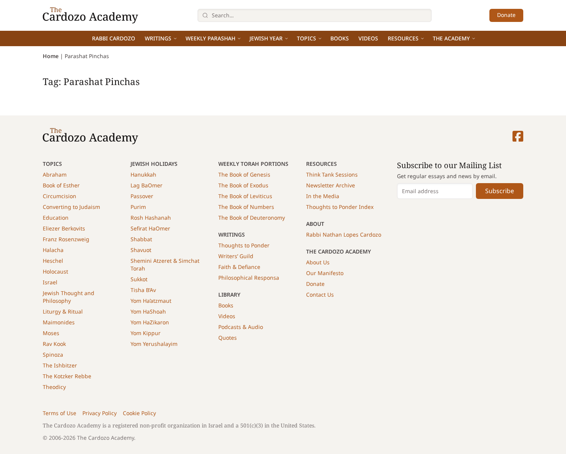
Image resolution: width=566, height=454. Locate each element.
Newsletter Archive (330, 185)
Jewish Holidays (154, 163)
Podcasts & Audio (240, 326)
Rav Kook (54, 343)
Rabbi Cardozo (113, 38)
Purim (138, 206)
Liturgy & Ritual (63, 311)
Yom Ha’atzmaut (151, 300)
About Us (318, 262)
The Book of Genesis (244, 174)
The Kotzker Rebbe (67, 376)
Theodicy (54, 387)
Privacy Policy (99, 413)
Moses (51, 333)
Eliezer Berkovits (64, 228)
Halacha (53, 250)
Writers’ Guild (235, 256)
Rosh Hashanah (151, 217)
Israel (50, 282)
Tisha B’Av (143, 290)
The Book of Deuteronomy (251, 217)
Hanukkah (143, 174)
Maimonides (59, 322)
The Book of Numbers (246, 206)
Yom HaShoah (148, 311)
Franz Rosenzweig (66, 239)
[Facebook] (517, 136)
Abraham (55, 174)
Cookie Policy (139, 413)
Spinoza (53, 354)
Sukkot (139, 279)
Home (51, 56)
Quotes (227, 337)
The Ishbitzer (60, 365)
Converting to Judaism (71, 206)
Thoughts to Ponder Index (339, 206)
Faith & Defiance (239, 266)
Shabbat (141, 239)
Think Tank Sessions (332, 174)
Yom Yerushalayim (154, 343)
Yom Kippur (146, 333)
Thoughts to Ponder (244, 245)
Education (56, 217)
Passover (142, 196)
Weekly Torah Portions (253, 163)
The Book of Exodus (243, 185)
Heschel (53, 260)
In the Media (322, 196)
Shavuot (141, 250)
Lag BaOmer (146, 185)
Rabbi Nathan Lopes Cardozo (343, 234)
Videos (368, 38)
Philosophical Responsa (248, 277)
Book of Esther (61, 185)
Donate (506, 14)
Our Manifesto (324, 273)
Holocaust (55, 271)
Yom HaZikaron (150, 322)
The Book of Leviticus (245, 196)
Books (339, 38)
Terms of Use (59, 413)
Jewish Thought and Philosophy (68, 296)
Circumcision (59, 196)
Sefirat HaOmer (150, 228)
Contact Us (320, 294)
